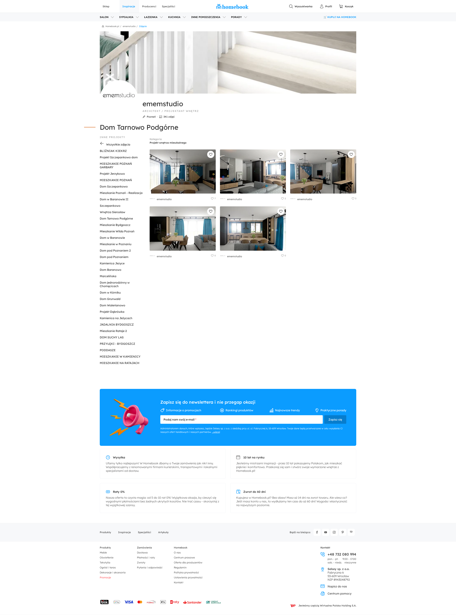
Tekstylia (105, 562)
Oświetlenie (106, 557)
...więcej (216, 432)
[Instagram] (334, 532)
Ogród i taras (108, 567)
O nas (177, 552)
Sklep (106, 6)
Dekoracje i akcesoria (113, 572)
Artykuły (163, 532)
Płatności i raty (146, 557)
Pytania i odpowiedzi (149, 567)
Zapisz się (335, 419)
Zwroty (141, 562)
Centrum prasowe (184, 557)
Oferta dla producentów (188, 562)
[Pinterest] (342, 532)
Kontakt (178, 582)
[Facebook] (317, 532)
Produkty (105, 532)
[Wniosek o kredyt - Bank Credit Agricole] (213, 602)
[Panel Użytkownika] (326, 6)
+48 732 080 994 (342, 554)
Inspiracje (128, 6)
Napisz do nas (337, 586)
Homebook (180, 547)
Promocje (105, 577)
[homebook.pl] (232, 6)
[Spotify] (351, 532)
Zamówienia (144, 547)
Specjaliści (168, 6)
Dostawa (142, 552)
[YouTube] (325, 532)
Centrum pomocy (339, 593)
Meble (103, 552)
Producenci (149, 6)
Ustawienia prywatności (188, 577)
